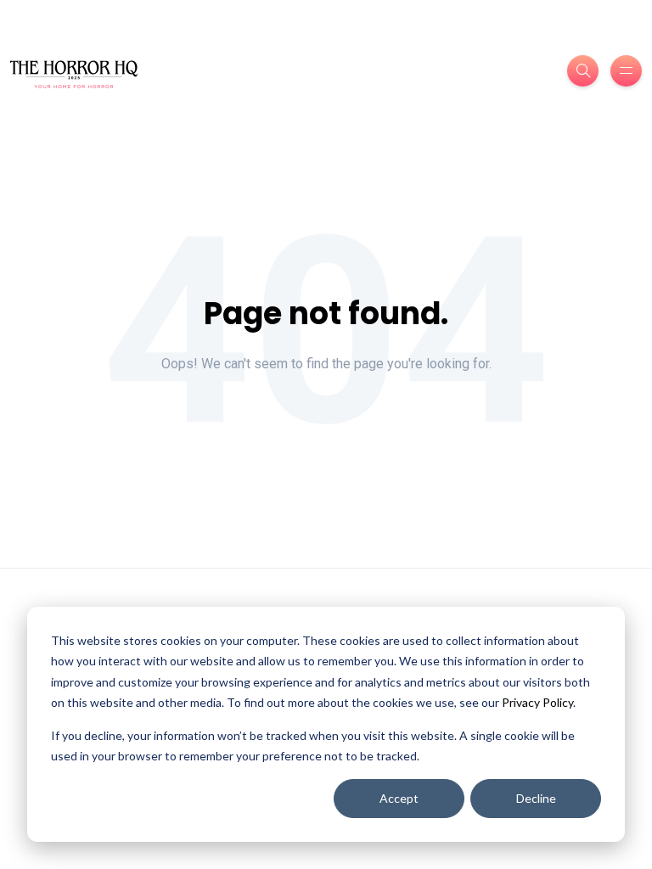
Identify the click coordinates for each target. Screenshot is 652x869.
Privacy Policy (537, 702)
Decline (536, 798)
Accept (399, 798)
